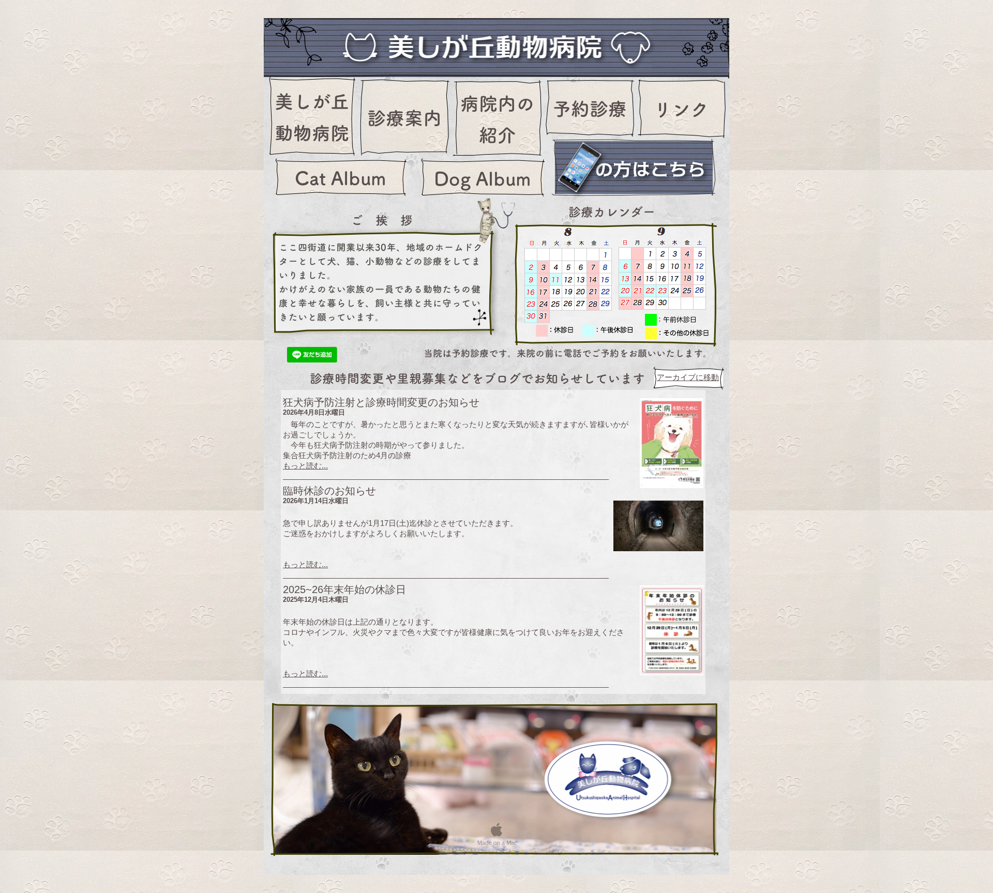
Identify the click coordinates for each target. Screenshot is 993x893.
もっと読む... (305, 465)
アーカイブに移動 (688, 377)
